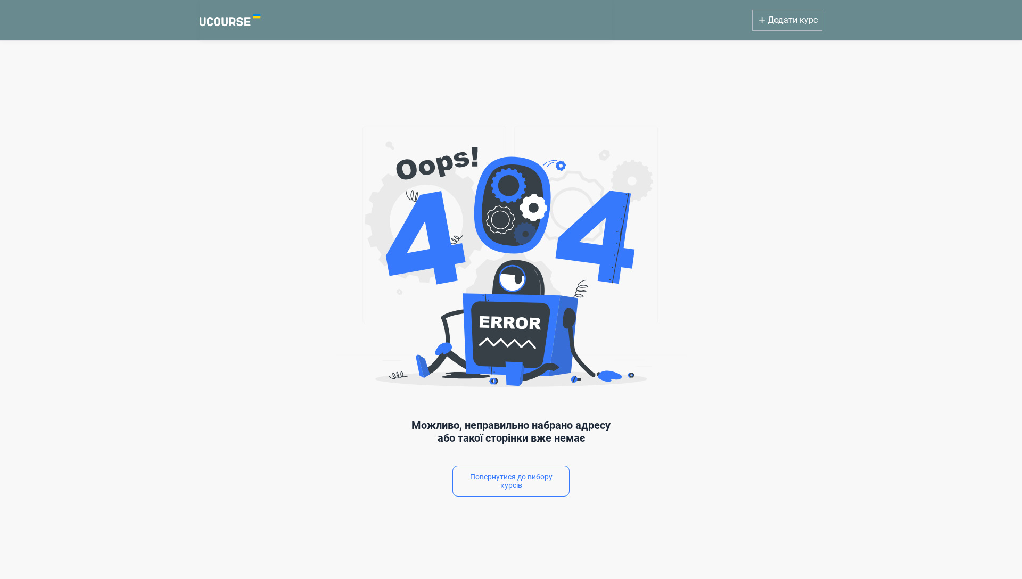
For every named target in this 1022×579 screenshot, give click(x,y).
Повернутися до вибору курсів (511, 481)
